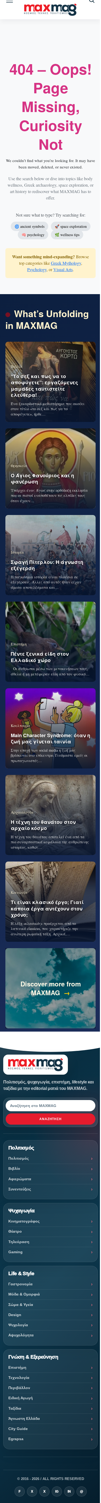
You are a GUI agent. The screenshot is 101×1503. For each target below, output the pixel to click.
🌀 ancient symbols (29, 226)
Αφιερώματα (19, 1179)
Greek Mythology (66, 263)
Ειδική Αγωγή (20, 1398)
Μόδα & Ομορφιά (24, 1294)
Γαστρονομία (20, 1284)
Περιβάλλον (19, 1388)
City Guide (18, 1429)
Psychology (37, 269)
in (69, 1491)
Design (14, 1315)
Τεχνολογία (18, 1377)
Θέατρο (15, 1231)
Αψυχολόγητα (21, 1335)
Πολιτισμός (18, 1158)
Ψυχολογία (18, 1325)
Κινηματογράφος (24, 1221)
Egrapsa (15, 1439)
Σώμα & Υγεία (20, 1304)
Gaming (15, 1252)
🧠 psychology (33, 234)
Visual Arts (63, 269)
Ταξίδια (14, 1408)
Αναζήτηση (50, 1119)
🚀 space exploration (71, 226)
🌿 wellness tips (67, 234)
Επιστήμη (17, 1367)
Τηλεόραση (18, 1242)
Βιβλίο (14, 1168)
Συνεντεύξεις (19, 1189)
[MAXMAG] (50, 9)
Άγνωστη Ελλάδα (24, 1418)
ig (56, 1491)
